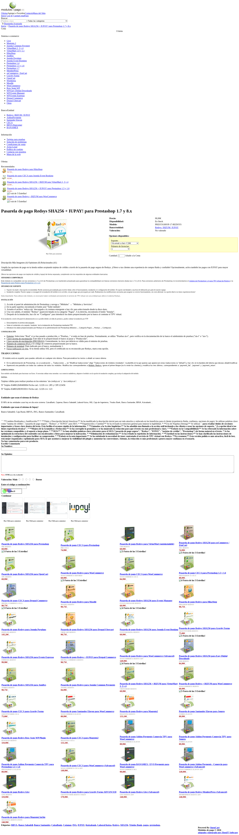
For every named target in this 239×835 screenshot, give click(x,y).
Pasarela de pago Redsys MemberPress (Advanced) (203, 792)
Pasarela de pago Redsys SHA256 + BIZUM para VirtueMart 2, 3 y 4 (37, 182)
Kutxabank (91, 825)
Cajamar (67, 825)
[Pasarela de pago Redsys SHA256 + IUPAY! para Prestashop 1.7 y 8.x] (54, 251)
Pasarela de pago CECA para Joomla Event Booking (30, 176)
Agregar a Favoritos (16, 13)
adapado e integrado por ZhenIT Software (218, 832)
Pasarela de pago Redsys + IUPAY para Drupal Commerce (88, 657)
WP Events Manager (16, 93)
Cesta (21, 16)
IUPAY (81, 825)
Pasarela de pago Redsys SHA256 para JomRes (24, 685)
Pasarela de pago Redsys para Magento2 (139, 711)
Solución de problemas (17, 142)
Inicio (3, 16)
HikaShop (11, 53)
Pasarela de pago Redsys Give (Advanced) (139, 792)
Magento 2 (11, 43)
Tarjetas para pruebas (16, 139)
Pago (26, 16)
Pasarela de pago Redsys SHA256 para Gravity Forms (204, 628)
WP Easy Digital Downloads (19, 90)
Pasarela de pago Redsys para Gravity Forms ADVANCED (88, 792)
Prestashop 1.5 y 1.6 (15, 66)
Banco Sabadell (25, 825)
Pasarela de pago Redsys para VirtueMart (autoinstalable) (147, 544)
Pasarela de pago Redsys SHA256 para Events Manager (146, 600)
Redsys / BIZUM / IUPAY (18, 115)
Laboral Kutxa (104, 825)
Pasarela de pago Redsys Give (15, 792)
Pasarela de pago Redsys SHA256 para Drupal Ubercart (87, 629)
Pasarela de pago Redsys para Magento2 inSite (23, 817)
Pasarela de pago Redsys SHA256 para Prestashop (25, 544)
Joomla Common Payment (18, 46)
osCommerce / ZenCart (17, 73)
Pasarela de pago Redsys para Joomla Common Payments (88, 685)
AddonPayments (14, 117)
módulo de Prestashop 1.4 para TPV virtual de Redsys (209, 281)
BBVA (14, 825)
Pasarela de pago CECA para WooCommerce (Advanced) (88, 765)
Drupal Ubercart (14, 100)
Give (9, 41)
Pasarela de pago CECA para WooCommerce (141, 574)
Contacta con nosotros (16, 152)
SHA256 (124, 825)
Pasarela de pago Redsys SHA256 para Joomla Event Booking (149, 629)
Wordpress (11, 80)
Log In (10, 16)
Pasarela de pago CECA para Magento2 (79, 738)
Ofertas (4, 13)
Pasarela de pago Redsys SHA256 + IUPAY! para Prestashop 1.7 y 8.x (39, 26)
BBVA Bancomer (14, 125)
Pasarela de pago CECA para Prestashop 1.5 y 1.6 (202, 573)
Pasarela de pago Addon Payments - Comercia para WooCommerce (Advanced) (203, 765)
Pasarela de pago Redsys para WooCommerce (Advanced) (147, 656)
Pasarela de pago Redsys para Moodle (78, 602)
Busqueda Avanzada (13, 23)
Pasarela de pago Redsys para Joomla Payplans (24, 629)
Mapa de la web (14, 154)
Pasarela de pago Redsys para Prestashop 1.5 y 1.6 (20, 283)
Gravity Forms (13, 76)
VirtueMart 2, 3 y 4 (15, 48)
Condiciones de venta (16, 144)
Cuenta (16, 16)
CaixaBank (56, 825)
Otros (9, 103)
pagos (146, 825)
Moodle (10, 83)
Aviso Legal (12, 147)
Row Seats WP (13, 88)
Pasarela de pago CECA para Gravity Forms (23, 711)
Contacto (29, 13)
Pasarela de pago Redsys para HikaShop (24, 169)
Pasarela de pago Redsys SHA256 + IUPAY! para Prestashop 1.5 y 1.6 (38, 188)
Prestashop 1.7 (13, 68)
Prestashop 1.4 (13, 63)
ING (74, 825)
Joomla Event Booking (17, 61)
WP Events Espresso (16, 95)
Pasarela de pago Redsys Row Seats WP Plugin (24, 738)
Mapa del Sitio (39, 13)
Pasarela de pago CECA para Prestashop (80, 545)
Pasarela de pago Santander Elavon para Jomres (202, 711)
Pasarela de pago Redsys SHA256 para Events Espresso (28, 657)
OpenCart (11, 78)
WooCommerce (13, 85)
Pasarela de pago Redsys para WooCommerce (82, 573)
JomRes (10, 56)
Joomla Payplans (14, 58)
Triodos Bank (135, 825)
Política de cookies (15, 149)
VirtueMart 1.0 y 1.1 (15, 51)
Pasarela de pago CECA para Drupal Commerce (24, 600)
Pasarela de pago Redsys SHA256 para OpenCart (25, 574)
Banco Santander (42, 825)
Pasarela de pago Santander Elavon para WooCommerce (87, 711)
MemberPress (13, 71)
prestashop (155, 825)
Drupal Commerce (15, 98)
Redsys (115, 825)
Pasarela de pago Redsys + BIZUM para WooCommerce (32, 196)
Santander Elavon (14, 120)
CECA (10, 122)
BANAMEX (12, 127)
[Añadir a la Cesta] (12, 172)
